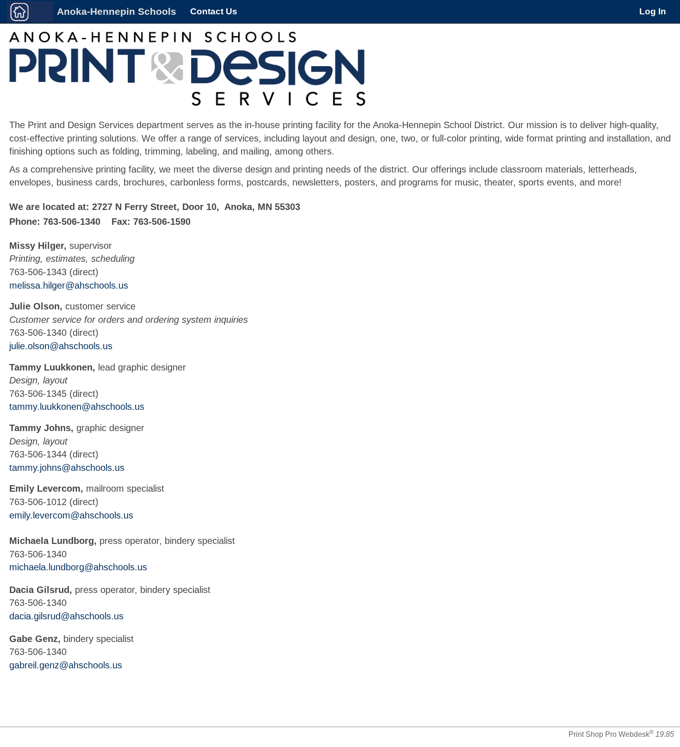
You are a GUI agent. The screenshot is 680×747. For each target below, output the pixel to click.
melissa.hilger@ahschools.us (68, 285)
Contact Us (213, 11)
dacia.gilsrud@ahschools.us (66, 616)
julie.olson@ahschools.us (60, 346)
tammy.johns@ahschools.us (66, 468)
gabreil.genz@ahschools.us (65, 665)
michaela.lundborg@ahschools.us (78, 567)
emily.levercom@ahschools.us (71, 515)
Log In (652, 11)
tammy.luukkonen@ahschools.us (76, 406)
